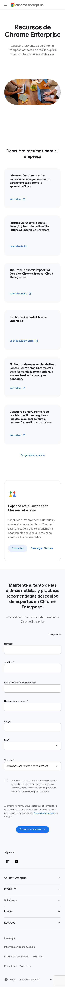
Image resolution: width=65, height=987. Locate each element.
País (6, 739)
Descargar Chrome (42, 548)
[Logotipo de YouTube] (16, 861)
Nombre (8, 643)
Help (12, 979)
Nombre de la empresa (15, 701)
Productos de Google (16, 956)
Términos (25, 966)
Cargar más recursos (32, 455)
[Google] (10, 938)
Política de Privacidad (44, 813)
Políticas (37, 956)
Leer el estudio (18, 246)
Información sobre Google (19, 947)
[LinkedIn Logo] (7, 861)
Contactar (18, 548)
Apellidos (8, 662)
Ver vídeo (15, 199)
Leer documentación (22, 340)
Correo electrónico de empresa (19, 682)
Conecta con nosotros (33, 829)
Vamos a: (8, 760)
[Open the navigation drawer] (5, 4)
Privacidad (10, 966)
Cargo (7, 721)
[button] (32, 878)
